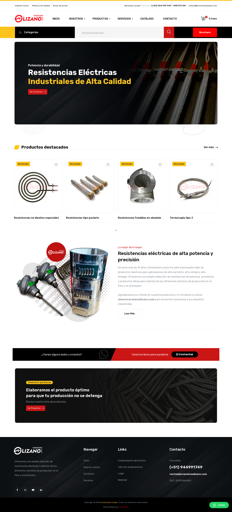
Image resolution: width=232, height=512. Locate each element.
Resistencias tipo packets (82, 217)
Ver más (209, 147)
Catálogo (147, 18)
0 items (213, 18)
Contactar (185, 354)
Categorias (31, 32)
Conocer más (35, 100)
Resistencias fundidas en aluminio (139, 217)
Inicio (56, 18)
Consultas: (175, 460)
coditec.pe (124, 507)
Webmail (122, 480)
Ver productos (34, 408)
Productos (100, 18)
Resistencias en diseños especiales (36, 217)
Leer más (129, 313)
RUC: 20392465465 (180, 480)
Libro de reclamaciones (130, 467)
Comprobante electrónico (132, 460)
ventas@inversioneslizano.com (203, 6)
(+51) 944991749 (186, 467)
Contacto (170, 18)
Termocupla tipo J (181, 217)
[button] (116, 230)
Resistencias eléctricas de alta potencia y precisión (165, 257)
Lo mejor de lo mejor (130, 247)
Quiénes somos (22, 6)
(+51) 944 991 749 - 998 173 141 (168, 6)
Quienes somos (91, 467)
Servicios (124, 18)
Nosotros (76, 18)
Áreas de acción (60, 6)
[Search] (169, 32)
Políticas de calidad (41, 6)
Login (121, 473)
